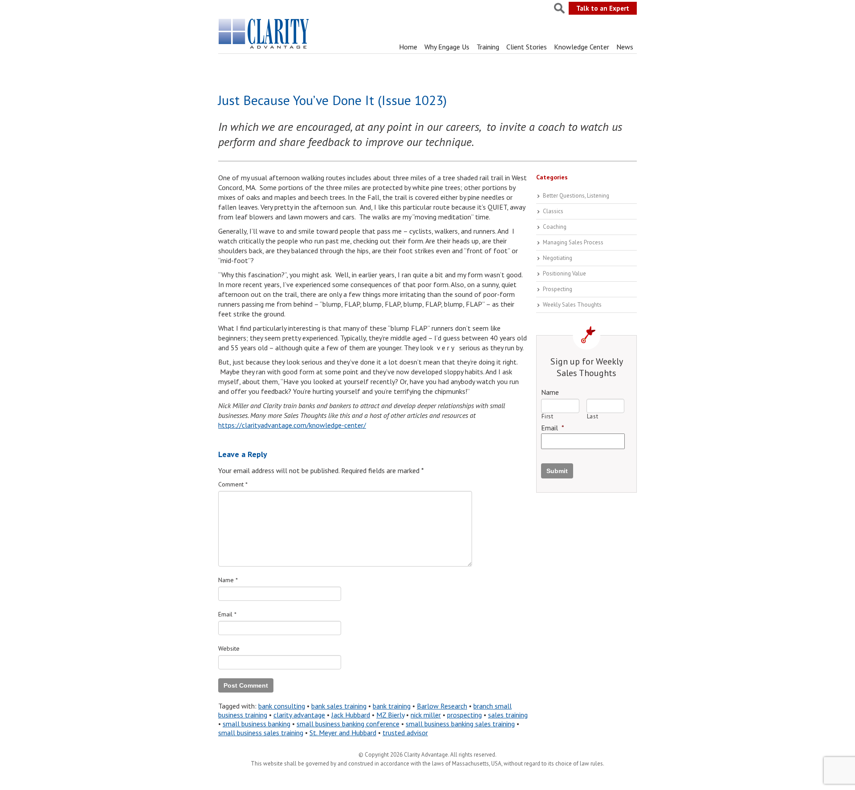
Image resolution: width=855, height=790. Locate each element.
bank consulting (281, 705)
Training (487, 46)
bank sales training (338, 705)
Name (228, 580)
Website (229, 648)
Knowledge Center (581, 46)
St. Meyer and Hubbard (342, 732)
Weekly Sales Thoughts (572, 304)
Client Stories (526, 46)
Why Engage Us (446, 46)
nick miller (426, 714)
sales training (508, 714)
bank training (392, 705)
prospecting (464, 714)
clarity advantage (299, 714)
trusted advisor (405, 732)
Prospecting (557, 289)
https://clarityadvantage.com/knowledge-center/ (292, 425)
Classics (553, 211)
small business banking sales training (460, 723)
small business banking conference (348, 723)
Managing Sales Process (573, 242)
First (547, 416)
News (624, 46)
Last (592, 416)
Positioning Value (564, 273)
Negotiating (557, 258)
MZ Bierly (390, 714)
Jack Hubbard (350, 714)
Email (227, 614)
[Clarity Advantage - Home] (264, 48)
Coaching (554, 227)
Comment (233, 484)
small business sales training (260, 732)
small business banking (256, 723)
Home (408, 46)
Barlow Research (442, 705)
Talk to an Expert (602, 8)
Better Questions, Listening (576, 195)
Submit (557, 470)
